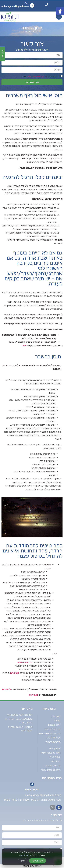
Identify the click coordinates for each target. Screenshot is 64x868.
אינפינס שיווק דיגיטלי (32, 865)
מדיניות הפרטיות (25, 855)
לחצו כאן (6, 689)
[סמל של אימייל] (52, 807)
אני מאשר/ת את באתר (41, 76)
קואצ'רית (14, 673)
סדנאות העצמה (24, 662)
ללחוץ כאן (33, 694)
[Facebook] (59, 807)
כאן (24, 345)
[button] (60, 11)
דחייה (23, 861)
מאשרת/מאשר (37, 861)
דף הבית (37, 31)
